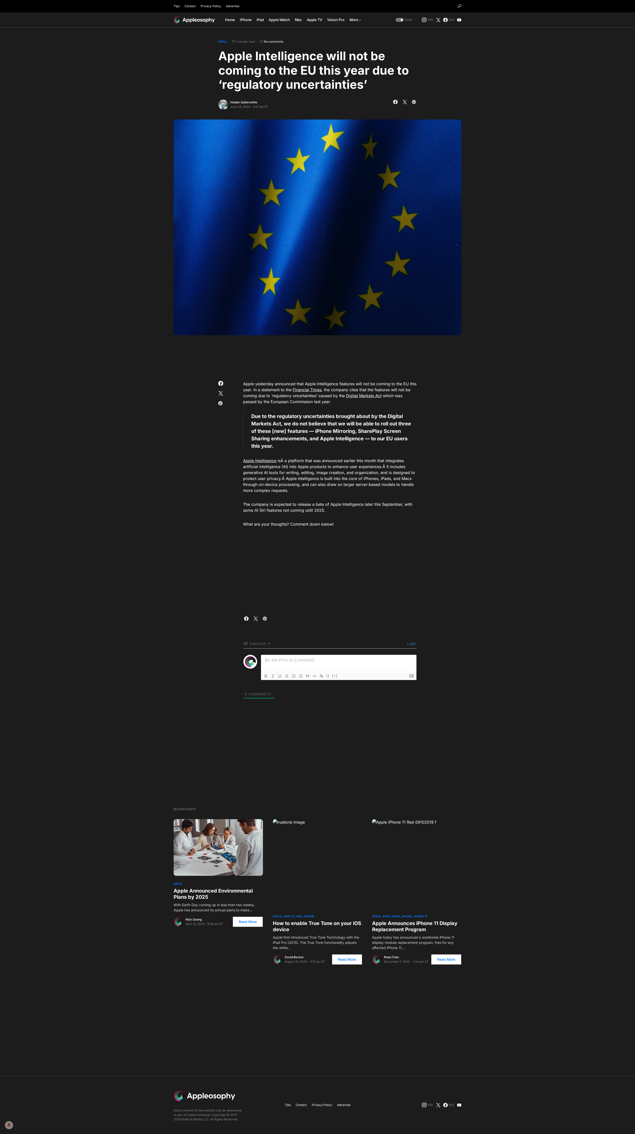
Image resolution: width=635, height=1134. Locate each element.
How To (288, 916)
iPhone (309, 916)
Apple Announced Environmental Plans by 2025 (213, 894)
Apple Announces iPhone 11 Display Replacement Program (414, 926)
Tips (177, 6)
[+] (335, 676)
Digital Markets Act (363, 395)
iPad (299, 916)
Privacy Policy (211, 6)
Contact (190, 6)
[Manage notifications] (9, 1125)
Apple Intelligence (259, 460)
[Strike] (286, 676)
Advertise (232, 6)
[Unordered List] (300, 676)
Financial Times (307, 389)
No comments (273, 41)
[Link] (321, 676)
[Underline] (279, 676)
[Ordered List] (293, 676)
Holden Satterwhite (243, 102)
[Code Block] (314, 676)
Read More (248, 922)
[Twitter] (438, 20)
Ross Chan (391, 957)
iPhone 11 (420, 916)
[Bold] (265, 676)
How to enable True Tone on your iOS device (317, 926)
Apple (222, 41)
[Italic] (272, 676)
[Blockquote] (307, 676)
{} (328, 676)
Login (411, 643)
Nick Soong (194, 919)
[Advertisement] (317, 356)
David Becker (294, 957)
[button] (459, 6)
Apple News (391, 916)
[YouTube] (459, 20)
